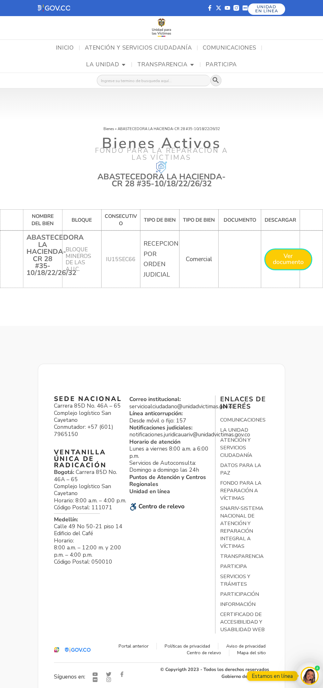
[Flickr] (245, 8)
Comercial (199, 259)
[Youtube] (227, 8)
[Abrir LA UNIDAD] (123, 65)
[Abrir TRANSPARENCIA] (192, 65)
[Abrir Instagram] (110, 679)
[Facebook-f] (210, 8)
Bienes (108, 128)
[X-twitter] (218, 8)
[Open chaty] (310, 676)
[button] (54, 8)
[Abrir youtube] (96, 674)
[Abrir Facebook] (123, 674)
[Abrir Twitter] (110, 674)
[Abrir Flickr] (96, 679)
